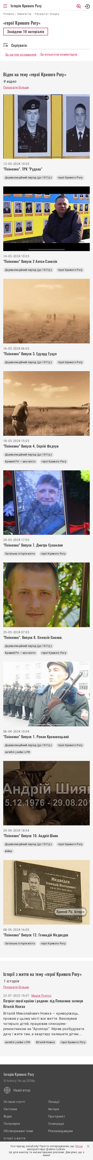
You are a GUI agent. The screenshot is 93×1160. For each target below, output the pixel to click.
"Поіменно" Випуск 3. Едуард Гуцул (30, 353)
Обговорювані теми (18, 1131)
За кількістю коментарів (58, 54)
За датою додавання (21, 54)
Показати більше (16, 87)
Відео (8, 1116)
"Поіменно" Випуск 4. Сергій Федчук (31, 446)
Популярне (12, 1123)
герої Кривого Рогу (70, 177)
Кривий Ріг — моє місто (20, 461)
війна (8, 851)
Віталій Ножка (45, 1042)
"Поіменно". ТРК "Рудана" (22, 169)
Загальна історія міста (20, 553)
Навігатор (21, 1090)
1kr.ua (79, 1146)
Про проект (56, 1116)
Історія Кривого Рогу (26, 5)
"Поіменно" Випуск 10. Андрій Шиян (30, 835)
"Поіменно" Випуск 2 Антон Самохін (30, 261)
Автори (53, 1109)
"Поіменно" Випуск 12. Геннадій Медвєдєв (35, 934)
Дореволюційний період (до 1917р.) (28, 177)
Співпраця (56, 1123)
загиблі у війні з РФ (17, 752)
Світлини (10, 1109)
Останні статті (14, 1102)
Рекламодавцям (60, 1131)
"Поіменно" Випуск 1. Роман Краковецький (36, 736)
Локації (53, 1102)
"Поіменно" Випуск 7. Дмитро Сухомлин (33, 545)
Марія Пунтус (41, 995)
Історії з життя (15, 1138)
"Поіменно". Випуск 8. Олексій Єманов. (33, 637)
